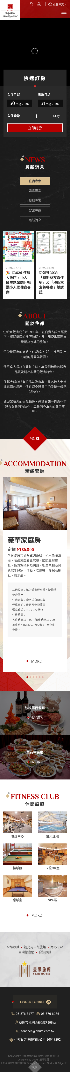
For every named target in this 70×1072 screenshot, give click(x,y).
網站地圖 (44, 1059)
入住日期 (13, 95)
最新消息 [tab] (35, 220)
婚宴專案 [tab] (35, 190)
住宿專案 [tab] (35, 181)
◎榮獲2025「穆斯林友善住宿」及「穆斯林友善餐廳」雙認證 (18, 282)
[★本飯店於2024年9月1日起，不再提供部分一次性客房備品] (51, 233)
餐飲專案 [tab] (35, 200)
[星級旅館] (35, 968)
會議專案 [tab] (35, 210)
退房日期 (44, 95)
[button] (27, 677)
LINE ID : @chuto (32, 1002)
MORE (36, 661)
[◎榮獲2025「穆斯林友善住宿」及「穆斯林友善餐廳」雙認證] (18, 246)
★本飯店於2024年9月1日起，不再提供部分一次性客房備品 (51, 256)
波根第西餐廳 (35, 708)
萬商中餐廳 (35, 752)
